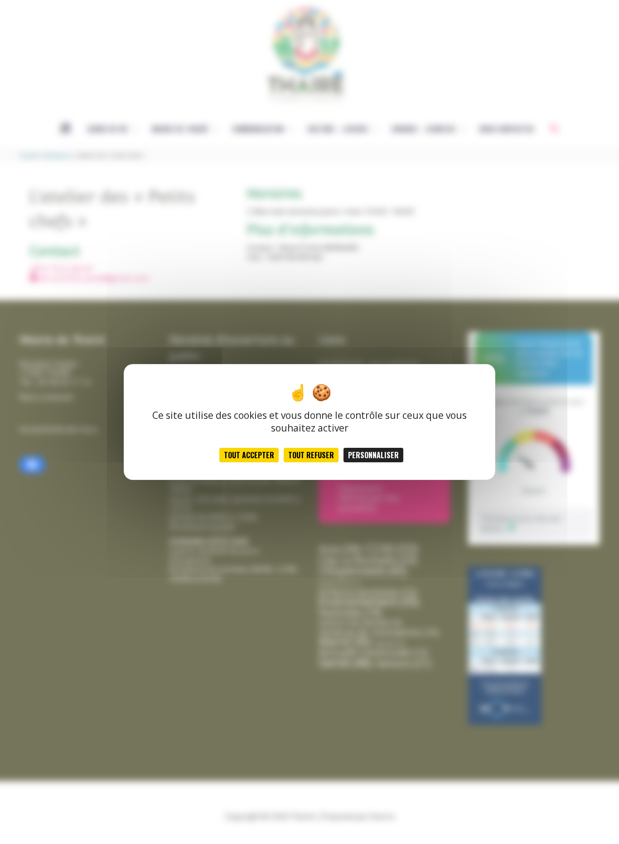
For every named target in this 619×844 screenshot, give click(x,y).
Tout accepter (249, 455)
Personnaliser (373, 455)
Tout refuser (311, 455)
